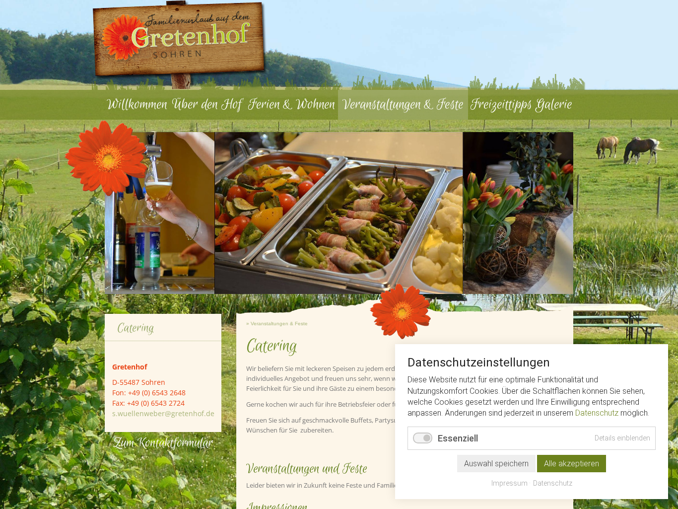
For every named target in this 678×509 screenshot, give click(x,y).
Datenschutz (596, 413)
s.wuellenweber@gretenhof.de (163, 413)
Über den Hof (207, 104)
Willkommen (137, 104)
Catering (135, 328)
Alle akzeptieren (571, 463)
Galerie (554, 104)
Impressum (509, 483)
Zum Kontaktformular (163, 443)
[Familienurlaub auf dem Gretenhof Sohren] (180, 45)
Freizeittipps (501, 104)
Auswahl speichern (496, 463)
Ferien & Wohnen (291, 104)
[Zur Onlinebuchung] (256, 70)
